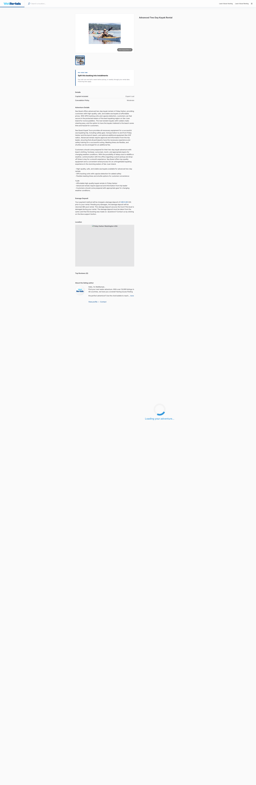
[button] (104, 33)
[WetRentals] (80, 290)
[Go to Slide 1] (80, 60)
